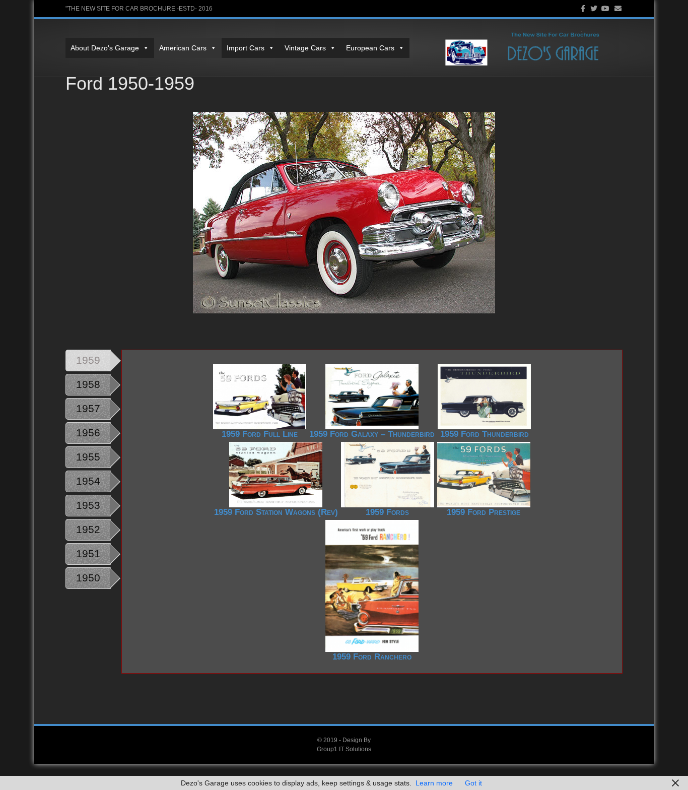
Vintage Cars (305, 48)
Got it (473, 783)
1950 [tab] (88, 577)
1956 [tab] (88, 432)
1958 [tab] (88, 384)
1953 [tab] (88, 505)
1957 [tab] (88, 408)
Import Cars (245, 48)
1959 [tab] (88, 360)
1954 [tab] (88, 481)
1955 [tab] (88, 457)
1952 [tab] (88, 529)
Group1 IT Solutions (344, 749)
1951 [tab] (88, 553)
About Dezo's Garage (105, 48)
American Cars (183, 48)
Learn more (434, 783)
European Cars (370, 48)
